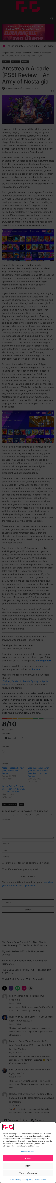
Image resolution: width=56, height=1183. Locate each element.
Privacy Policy (27, 1180)
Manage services (27, 1151)
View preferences (28, 1173)
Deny (28, 1165)
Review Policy (40, 1180)
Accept (28, 1158)
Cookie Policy (15, 1180)
